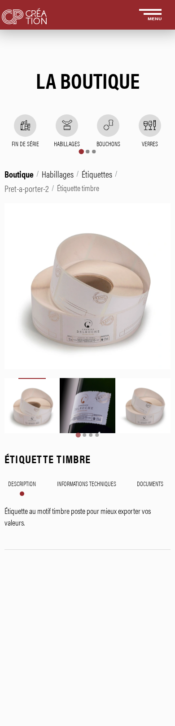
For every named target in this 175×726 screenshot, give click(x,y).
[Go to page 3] (94, 151)
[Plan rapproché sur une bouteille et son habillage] (87, 405)
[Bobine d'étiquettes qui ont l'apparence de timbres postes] (32, 405)
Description (22, 483)
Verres (150, 143)
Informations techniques (86, 483)
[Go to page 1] (81, 151)
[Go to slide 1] (77, 435)
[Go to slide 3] (90, 435)
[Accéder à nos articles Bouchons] (108, 125)
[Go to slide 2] (84, 435)
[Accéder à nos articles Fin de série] (25, 125)
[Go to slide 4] (97, 435)
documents (150, 483)
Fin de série (25, 143)
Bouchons (108, 143)
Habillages (67, 143)
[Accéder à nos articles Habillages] (67, 125)
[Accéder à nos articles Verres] (150, 125)
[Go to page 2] (87, 151)
